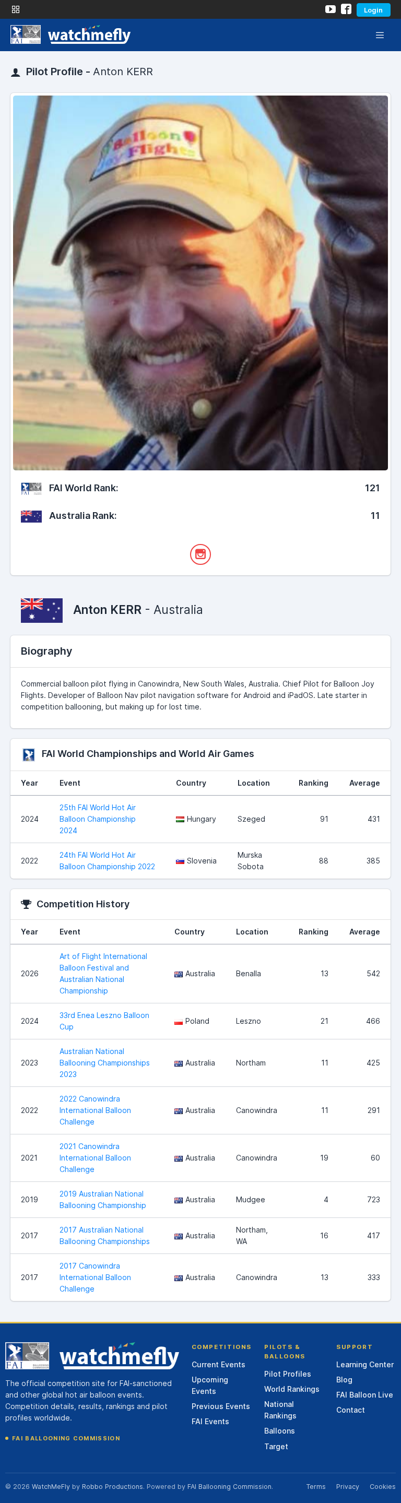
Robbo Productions (112, 1486)
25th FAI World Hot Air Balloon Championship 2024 (98, 819)
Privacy (347, 1486)
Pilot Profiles (287, 1373)
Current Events (218, 1364)
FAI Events (210, 1421)
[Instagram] (200, 554)
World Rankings (292, 1388)
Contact (350, 1409)
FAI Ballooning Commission (66, 1438)
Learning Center (365, 1364)
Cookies (383, 1486)
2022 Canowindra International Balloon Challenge (95, 1110)
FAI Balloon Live (364, 1394)
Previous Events (221, 1406)
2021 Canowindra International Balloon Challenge (95, 1158)
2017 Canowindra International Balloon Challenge (95, 1277)
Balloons (279, 1430)
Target (276, 1446)
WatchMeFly (51, 1486)
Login (373, 10)
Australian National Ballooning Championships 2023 (105, 1063)
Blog (344, 1379)
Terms (316, 1486)
